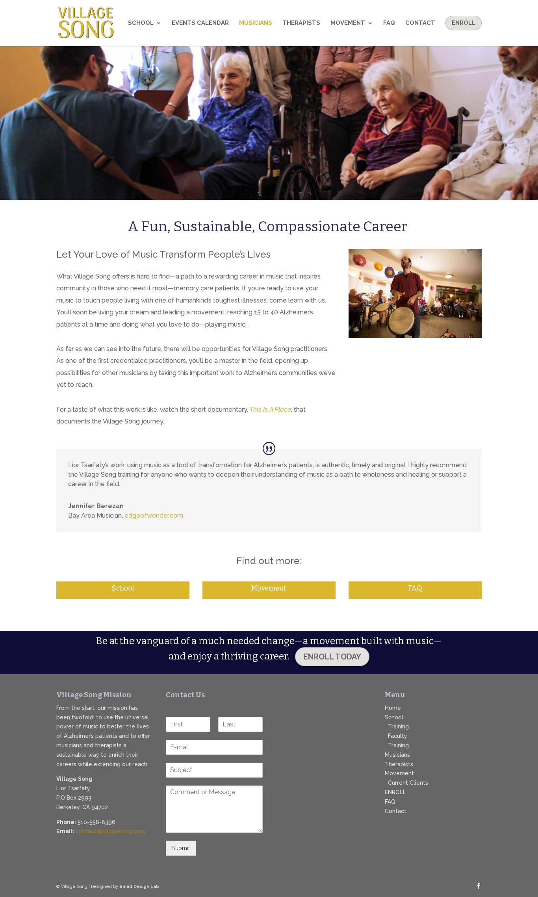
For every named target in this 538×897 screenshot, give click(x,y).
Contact (420, 23)
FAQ (389, 23)
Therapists (301, 23)
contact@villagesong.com (110, 831)
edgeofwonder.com (153, 515)
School (141, 23)
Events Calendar (200, 23)
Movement (347, 23)
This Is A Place (270, 409)
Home (393, 708)
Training (398, 726)
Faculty (397, 736)
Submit (181, 848)
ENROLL (395, 792)
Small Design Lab (139, 886)
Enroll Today (332, 656)
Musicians (255, 23)
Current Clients (408, 783)
